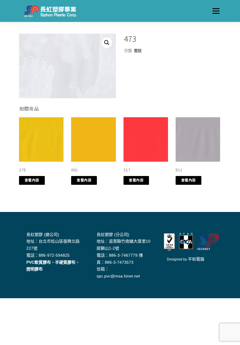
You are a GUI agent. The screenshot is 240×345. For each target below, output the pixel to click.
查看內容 (32, 180)
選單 (214, 11)
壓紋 (138, 51)
